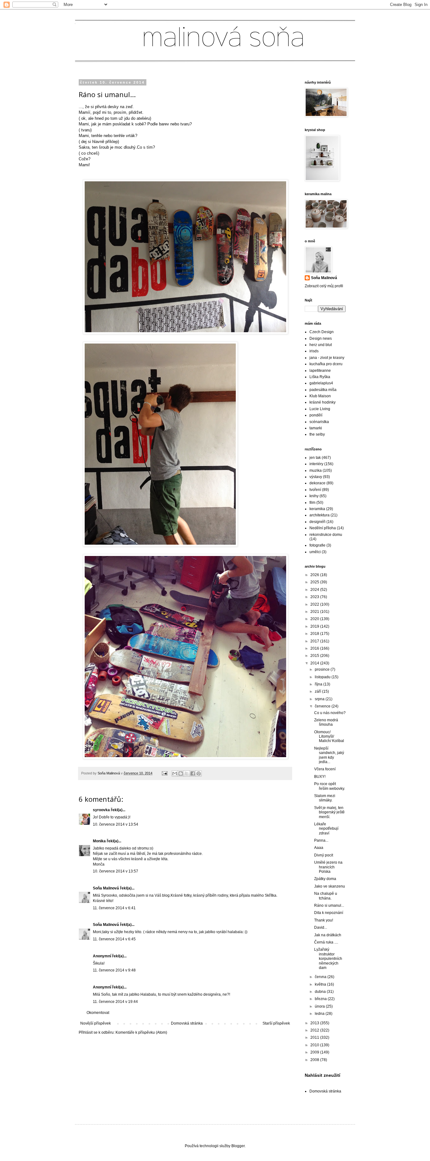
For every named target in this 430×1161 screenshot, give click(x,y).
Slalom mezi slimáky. (324, 798)
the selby (317, 434)
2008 (315, 1060)
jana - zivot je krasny (326, 357)
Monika (99, 841)
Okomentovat (98, 1012)
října (319, 684)
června (321, 977)
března (321, 999)
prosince (323, 669)
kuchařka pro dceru (325, 364)
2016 (315, 648)
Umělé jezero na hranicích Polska (328, 867)
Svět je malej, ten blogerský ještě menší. (329, 812)
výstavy (315, 477)
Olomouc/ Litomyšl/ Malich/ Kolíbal (329, 736)
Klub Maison (320, 396)
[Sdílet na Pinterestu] (198, 773)
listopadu (323, 677)
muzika (315, 470)
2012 (315, 1030)
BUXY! (319, 776)
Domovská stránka (187, 1023)
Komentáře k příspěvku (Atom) (141, 1032)
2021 (315, 611)
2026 (315, 575)
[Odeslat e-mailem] (175, 773)
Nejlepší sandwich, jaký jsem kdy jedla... (329, 755)
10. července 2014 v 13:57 (115, 871)
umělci (315, 552)
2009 (315, 1052)
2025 (315, 582)
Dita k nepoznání (328, 913)
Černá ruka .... (326, 942)
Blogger (238, 1146)
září (318, 691)
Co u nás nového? (330, 713)
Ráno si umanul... (329, 905)
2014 (315, 663)
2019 (315, 626)
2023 (315, 597)
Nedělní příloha (322, 528)
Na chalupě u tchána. (325, 895)
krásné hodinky (322, 402)
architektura (319, 515)
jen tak (315, 457)
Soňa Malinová (106, 888)
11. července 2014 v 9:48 (114, 970)
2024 (315, 589)
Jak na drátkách (327, 935)
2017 (315, 641)
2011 (315, 1037)
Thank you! (323, 920)
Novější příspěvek (95, 1023)
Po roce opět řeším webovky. (329, 786)
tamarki (315, 428)
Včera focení (325, 769)
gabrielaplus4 (321, 383)
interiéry (316, 464)
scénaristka (319, 422)
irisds (314, 351)
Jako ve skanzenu (329, 886)
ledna (320, 1013)
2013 (315, 1023)
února (320, 1006)
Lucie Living (319, 409)
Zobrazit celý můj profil (324, 286)
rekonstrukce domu (325, 534)
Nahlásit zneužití (322, 1075)
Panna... (321, 840)
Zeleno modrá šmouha (326, 722)
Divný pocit (323, 855)
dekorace (317, 483)
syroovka (101, 810)
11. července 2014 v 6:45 (114, 939)
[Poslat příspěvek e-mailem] (164, 773)
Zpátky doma (325, 879)
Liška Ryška (319, 377)
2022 (315, 604)
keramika (317, 509)
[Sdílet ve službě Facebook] (193, 773)
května (321, 984)
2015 (315, 655)
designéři (317, 522)
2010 (315, 1045)
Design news (320, 338)
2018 (315, 633)
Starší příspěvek (276, 1023)
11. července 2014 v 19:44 (115, 1001)
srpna (320, 699)
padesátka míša (323, 390)
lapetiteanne (320, 370)
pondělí (315, 415)
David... (320, 927)
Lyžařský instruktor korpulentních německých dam (328, 958)
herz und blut (320, 345)
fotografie (317, 545)
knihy (314, 496)
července (323, 706)
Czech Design (321, 332)
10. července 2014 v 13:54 (115, 824)
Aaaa (318, 847)
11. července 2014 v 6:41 (114, 908)
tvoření (315, 489)
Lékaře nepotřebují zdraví (326, 828)
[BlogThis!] (181, 773)
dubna (321, 991)
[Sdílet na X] (187, 773)
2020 (315, 619)
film (312, 502)
